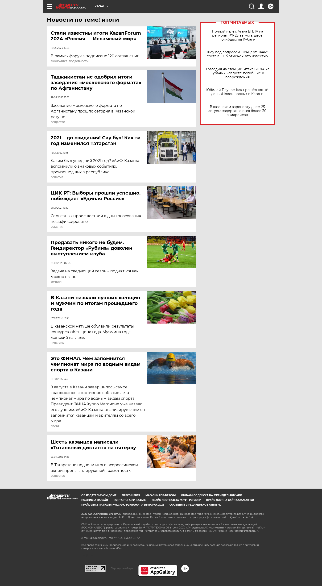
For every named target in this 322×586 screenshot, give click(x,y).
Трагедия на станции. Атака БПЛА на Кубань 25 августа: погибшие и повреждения (237, 73)
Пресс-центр (131, 495)
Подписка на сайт (94, 500)
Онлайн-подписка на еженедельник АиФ (211, 495)
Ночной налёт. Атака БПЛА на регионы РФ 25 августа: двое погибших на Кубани (237, 35)
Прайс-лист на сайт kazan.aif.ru (230, 500)
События (57, 177)
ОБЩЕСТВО (58, 122)
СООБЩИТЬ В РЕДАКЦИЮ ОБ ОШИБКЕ (195, 504)
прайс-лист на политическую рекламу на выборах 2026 (122, 504)
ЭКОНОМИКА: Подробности (69, 61)
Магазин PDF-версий (160, 495)
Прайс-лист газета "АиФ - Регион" (176, 500)
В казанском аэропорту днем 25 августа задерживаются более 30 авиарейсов (237, 111)
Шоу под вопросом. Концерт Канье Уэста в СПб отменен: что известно (237, 54)
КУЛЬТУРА (57, 343)
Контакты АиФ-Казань (130, 500)
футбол (56, 282)
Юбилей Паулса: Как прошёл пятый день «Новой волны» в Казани (237, 92)
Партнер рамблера (122, 568)
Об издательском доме (98, 495)
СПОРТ (55, 426)
